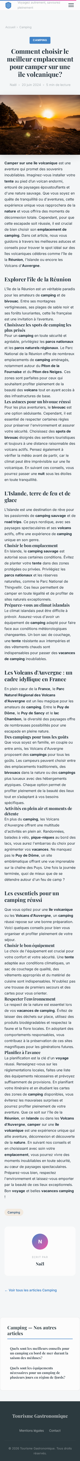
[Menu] (71, 5)
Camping (25, 27)
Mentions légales (31, 1430)
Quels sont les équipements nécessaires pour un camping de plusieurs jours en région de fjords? (37, 1373)
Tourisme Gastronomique (40, 1416)
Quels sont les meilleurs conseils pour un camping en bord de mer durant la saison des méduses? (39, 1353)
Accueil (10, 27)
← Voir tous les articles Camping (30, 1290)
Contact (55, 1430)
